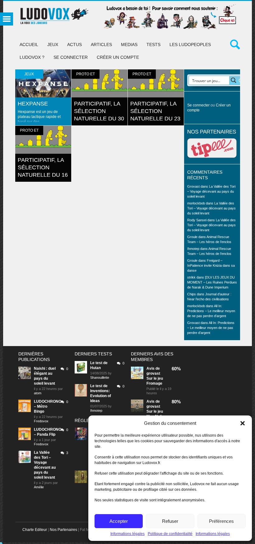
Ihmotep (193, 249)
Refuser (170, 521)
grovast (153, 373)
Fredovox (41, 421)
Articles (101, 44)
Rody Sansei (196, 220)
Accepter (118, 521)
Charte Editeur (34, 530)
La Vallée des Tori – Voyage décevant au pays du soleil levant (211, 191)
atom (37, 393)
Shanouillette (99, 377)
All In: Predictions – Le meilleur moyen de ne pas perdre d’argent (211, 311)
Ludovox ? (32, 57)
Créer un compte (118, 57)
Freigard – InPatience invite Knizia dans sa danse (211, 265)
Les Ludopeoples (190, 44)
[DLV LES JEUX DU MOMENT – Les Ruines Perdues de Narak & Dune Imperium (212, 282)
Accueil (29, 44)
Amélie (39, 487)
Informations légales (127, 534)
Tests (153, 44)
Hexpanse (33, 104)
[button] (242, 423)
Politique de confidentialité (170, 534)
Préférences (221, 521)
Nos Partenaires (63, 530)
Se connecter (70, 57)
